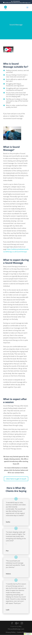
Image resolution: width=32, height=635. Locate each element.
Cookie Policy (21, 632)
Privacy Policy (10, 632)
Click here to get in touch (16, 479)
